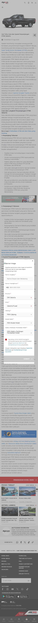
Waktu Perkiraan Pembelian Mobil (16, 327)
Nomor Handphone (11, 283)
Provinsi (8, 293)
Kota (7, 302)
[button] (19, 260)
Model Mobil (9, 319)
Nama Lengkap (10, 274)
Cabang (8, 310)
